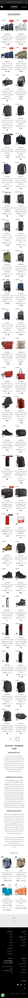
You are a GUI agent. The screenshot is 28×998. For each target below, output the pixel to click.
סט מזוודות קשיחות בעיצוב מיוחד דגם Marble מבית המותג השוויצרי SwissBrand (20, 37)
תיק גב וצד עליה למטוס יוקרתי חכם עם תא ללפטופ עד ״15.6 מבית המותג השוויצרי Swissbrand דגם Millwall (7, 122)
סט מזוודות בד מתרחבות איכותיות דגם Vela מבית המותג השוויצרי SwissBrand (7, 37)
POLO (21, 898)
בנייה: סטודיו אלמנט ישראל (15, 993)
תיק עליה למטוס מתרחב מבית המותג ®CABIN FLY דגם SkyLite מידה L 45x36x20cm (21, 874)
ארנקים (11, 945)
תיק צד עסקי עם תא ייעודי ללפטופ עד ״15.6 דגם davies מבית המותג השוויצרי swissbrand (21, 152)
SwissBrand (20, 34)
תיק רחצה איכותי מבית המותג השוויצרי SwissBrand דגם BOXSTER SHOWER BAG (7, 504)
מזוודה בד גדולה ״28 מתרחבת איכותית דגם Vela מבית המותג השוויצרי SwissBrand (7, 297)
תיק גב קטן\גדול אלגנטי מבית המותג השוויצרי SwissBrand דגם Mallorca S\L (21, 414)
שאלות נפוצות (23, 939)
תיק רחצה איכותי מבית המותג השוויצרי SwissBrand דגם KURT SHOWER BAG (21, 504)
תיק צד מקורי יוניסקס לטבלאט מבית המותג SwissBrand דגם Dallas (21, 559)
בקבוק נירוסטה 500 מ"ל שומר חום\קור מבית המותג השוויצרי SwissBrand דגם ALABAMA (7, 641)
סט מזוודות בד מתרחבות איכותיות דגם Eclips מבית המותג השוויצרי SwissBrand (21, 65)
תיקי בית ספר (10, 951)
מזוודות (11, 937)
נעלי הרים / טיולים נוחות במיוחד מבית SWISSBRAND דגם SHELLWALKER (20, 613)
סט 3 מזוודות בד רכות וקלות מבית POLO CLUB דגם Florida (20, 901)
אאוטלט (11, 934)
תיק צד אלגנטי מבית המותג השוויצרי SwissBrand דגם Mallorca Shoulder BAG (20, 355)
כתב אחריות (23, 969)
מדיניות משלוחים (22, 963)
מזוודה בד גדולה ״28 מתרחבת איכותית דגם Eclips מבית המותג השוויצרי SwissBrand (21, 209)
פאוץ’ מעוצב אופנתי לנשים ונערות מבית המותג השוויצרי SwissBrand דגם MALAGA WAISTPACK (7, 386)
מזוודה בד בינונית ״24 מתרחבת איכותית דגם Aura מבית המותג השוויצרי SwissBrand (7, 269)
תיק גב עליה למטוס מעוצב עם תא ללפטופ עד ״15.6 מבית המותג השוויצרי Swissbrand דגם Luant (7, 181)
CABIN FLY (21, 870)
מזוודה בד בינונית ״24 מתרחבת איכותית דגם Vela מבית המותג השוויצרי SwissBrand (20, 327)
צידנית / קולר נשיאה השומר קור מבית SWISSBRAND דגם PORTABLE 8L (20, 531)
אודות (25, 934)
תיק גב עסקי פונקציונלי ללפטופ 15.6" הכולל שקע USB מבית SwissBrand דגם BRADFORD (7, 727)
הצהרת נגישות (23, 945)
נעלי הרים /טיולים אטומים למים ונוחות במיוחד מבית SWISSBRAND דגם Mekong (7, 443)
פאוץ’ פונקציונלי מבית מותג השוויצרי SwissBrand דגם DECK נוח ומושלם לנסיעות (20, 727)
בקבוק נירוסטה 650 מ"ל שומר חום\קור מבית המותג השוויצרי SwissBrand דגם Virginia (21, 641)
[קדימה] (10, 739)
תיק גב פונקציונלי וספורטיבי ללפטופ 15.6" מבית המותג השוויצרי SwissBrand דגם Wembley (7, 699)
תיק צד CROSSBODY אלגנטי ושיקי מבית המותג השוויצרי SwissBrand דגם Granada (7, 355)
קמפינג (11, 942)
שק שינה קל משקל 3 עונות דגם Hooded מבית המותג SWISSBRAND (7, 473)
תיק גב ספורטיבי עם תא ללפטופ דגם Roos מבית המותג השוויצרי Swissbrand (20, 92)
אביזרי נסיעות (10, 954)
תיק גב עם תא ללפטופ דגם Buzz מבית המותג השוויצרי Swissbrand (20, 121)
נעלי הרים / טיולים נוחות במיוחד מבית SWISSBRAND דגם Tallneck (20, 586)
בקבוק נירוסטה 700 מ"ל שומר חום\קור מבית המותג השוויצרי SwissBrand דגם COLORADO (7, 668)
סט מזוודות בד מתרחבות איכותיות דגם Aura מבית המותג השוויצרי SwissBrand (7, 65)
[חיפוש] (22, 7)
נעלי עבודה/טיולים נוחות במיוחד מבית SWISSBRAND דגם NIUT (7, 559)
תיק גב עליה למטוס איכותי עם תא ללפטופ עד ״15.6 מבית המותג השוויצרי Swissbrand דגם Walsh (21, 181)
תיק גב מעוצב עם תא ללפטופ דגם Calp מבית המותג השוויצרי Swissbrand (7, 151)
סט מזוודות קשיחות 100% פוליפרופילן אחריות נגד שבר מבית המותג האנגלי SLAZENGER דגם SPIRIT (7, 902)
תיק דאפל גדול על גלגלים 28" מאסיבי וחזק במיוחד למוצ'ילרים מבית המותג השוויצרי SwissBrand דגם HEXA (21, 239)
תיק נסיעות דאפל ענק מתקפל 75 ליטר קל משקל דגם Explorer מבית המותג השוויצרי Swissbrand (7, 93)
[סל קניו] (2, 7)
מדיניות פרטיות (23, 972)
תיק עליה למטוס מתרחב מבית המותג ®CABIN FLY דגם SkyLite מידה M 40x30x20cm (7, 874)
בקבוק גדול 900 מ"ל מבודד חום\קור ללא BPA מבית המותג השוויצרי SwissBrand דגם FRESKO (21, 669)
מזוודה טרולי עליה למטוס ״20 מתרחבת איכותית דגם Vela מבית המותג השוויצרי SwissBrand (7, 327)
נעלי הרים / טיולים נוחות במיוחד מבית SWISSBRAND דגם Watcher (7, 586)
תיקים (11, 939)
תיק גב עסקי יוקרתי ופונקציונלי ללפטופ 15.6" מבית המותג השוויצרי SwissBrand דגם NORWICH (21, 699)
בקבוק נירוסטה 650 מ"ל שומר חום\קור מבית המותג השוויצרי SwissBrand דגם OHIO (7, 613)
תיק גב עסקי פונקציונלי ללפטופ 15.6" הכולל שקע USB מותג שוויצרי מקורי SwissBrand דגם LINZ (21, 474)
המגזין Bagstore (22, 937)
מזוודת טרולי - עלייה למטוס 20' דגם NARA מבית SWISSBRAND (7, 209)
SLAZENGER (7, 898)
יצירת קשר (24, 942)
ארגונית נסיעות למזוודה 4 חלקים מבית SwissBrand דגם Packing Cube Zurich (7, 414)
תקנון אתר (24, 961)
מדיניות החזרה (23, 966)
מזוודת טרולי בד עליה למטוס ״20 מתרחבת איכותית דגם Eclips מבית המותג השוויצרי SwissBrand (21, 269)
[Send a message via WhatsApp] (3, 995)
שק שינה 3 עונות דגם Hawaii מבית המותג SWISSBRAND (7, 530)
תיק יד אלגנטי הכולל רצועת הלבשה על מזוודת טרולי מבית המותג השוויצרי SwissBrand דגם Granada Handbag (21, 386)
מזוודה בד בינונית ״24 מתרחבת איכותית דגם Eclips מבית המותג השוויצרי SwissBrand (7, 238)
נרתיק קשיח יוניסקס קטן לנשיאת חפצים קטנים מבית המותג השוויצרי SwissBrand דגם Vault (21, 444)
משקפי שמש (10, 948)
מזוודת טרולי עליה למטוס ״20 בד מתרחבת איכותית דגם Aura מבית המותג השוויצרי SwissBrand (21, 298)
